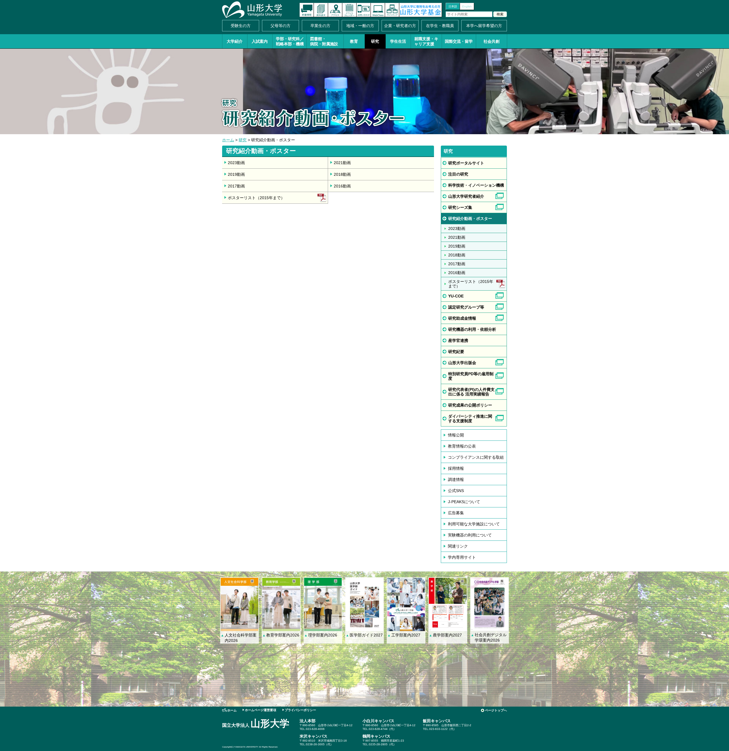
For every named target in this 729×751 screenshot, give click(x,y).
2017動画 (236, 186)
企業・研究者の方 (400, 25)
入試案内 (260, 41)
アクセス (335, 10)
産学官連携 (458, 340)
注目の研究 (458, 174)
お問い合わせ (364, 10)
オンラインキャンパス (378, 10)
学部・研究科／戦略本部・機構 (290, 41)
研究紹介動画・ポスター (470, 218)
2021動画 (342, 162)
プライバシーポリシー (300, 710)
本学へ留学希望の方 (484, 25)
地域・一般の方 (360, 25)
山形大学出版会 (462, 362)
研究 (375, 41)
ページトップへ (496, 710)
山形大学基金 (420, 10)
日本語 (453, 6)
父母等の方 (280, 25)
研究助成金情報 (462, 318)
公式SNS (456, 490)
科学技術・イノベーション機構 (476, 185)
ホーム (228, 140)
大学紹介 (235, 41)
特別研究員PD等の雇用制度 (470, 376)
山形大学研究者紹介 (466, 196)
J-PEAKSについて (464, 501)
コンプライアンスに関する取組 (476, 457)
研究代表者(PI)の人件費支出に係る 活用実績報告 (471, 391)
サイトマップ (392, 10)
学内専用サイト (462, 557)
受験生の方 (241, 25)
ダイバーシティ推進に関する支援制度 (470, 418)
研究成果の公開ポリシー (470, 405)
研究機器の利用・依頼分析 (472, 329)
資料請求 (321, 10)
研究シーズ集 (460, 207)
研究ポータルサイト (466, 163)
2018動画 (342, 174)
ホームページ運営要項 (260, 710)
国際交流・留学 (459, 41)
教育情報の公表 (462, 446)
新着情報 (307, 10)
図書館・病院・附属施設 (324, 41)
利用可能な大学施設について (474, 524)
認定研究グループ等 (466, 307)
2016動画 (342, 186)
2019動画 (236, 174)
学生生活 (398, 41)
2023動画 (236, 162)
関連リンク (458, 546)
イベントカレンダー (349, 10)
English (467, 6)
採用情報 (456, 468)
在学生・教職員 (440, 25)
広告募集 (456, 513)
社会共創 (491, 41)
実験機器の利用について (470, 535)
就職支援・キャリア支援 (426, 41)
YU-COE (456, 296)
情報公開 (456, 435)
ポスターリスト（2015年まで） (256, 197)
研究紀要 (456, 351)
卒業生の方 (320, 25)
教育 (354, 41)
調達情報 (456, 479)
